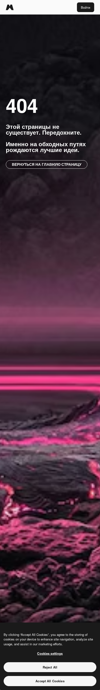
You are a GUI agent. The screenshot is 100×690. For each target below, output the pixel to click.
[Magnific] (10, 7)
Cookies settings (50, 653)
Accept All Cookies (49, 681)
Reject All (50, 667)
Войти (85, 7)
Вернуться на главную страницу (46, 164)
